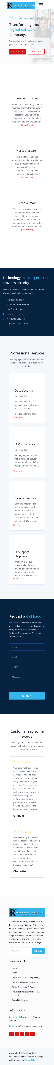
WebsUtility (30, 1060)
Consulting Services (20, 1000)
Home (14, 968)
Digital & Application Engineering (25, 977)
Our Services (17, 51)
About (14, 972)
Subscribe (38, 951)
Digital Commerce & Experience (25, 987)
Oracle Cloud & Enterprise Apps (25, 982)
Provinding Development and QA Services (26, 993)
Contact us (36, 51)
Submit (27, 696)
